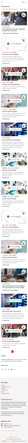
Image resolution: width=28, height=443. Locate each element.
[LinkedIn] (9, 430)
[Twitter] (6, 430)
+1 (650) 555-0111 (7, 427)
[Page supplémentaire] (13, 430)
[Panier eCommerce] (23, 2)
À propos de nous (5, 387)
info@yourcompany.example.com (11, 425)
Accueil (3, 385)
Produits (3, 388)
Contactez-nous (5, 393)
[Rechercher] (21, 9)
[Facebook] (2, 430)
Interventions (4, 390)
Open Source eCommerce (20, 441)
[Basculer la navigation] (25, 2)
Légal (2, 391)
